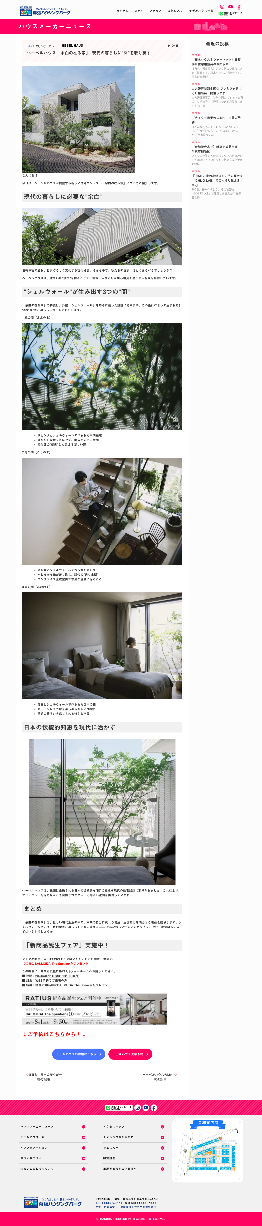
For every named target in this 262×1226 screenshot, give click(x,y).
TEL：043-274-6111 (109, 1203)
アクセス (156, 10)
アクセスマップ (113, 1126)
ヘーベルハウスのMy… (160, 1074)
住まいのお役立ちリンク (37, 1169)
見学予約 (122, 10)
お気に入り (175, 10)
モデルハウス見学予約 (128, 1054)
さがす (139, 10)
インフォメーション (34, 1147)
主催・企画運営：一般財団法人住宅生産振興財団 (126, 1207)
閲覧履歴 (109, 1158)
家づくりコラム (31, 1158)
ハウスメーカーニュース (37, 1126)
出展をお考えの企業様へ (120, 1169)
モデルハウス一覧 (201, 10)
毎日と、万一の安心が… (43, 1074)
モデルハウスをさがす (118, 1137)
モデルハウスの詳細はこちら (76, 1054)
